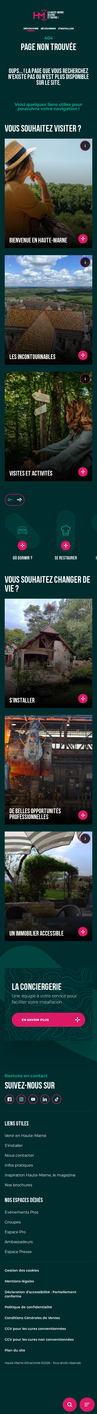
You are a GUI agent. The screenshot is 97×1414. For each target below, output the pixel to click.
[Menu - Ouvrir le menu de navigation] (87, 1405)
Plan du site (15, 1350)
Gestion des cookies (22, 1271)
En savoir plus (35, 1020)
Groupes (13, 1222)
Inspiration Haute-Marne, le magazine (40, 1175)
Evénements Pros (21, 1212)
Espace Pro (15, 1232)
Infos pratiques (19, 1165)
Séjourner (48, 28)
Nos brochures (18, 1185)
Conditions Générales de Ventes (32, 1318)
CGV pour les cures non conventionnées (39, 1340)
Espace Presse (18, 1252)
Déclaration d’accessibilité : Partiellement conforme (40, 1294)
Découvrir (31, 28)
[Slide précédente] (10, 500)
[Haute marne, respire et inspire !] (48, 13)
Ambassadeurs (19, 1242)
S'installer (14, 1145)
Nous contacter (19, 1155)
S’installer (66, 28)
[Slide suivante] (19, 500)
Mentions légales (19, 1281)
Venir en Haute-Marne (25, 1135)
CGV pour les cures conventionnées (35, 1329)
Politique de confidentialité (28, 1307)
